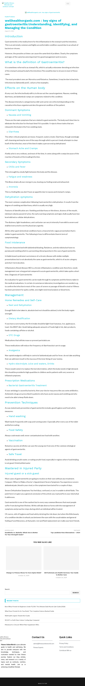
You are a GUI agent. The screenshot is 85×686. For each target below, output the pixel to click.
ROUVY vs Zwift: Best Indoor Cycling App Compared (22, 620)
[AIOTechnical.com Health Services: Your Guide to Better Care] (61, 558)
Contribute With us (65, 650)
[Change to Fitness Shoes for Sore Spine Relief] (23, 558)
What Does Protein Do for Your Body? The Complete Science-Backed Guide (29, 611)
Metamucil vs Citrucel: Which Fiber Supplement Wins (22, 625)
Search (7, 589)
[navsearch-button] (73, 3)
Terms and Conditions (66, 647)
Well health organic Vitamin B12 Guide (17, 616)
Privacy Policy (63, 643)
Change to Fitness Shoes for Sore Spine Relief (23, 573)
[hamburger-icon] (68, 3)
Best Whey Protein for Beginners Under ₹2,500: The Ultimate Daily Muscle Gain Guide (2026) (35, 606)
